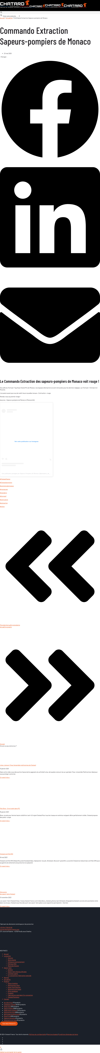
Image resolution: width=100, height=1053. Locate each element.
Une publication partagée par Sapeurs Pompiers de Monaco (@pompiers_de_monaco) (28, 473)
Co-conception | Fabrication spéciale (19, 975)
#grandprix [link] (3, 493)
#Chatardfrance (5, 479)
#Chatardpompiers (6, 482)
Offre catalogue (13, 991)
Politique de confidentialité (37, 1034)
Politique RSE (12, 964)
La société (7, 956)
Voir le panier (17, 1052)
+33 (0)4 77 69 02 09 (6, 927)
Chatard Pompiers (13, 997)
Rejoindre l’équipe (13, 966)
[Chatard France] (43, 7)
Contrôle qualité (13, 974)
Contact (6, 999)
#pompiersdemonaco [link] (7, 486)
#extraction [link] (4, 503)
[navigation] (50, 1049)
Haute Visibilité (13, 983)
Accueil (2, 18)
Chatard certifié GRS (6, 854)
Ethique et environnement (16, 962)
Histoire (10, 958)
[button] (50, 109)
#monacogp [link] (4, 489)
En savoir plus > (5, 777)
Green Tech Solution (14, 987)
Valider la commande (6, 1052)
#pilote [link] (2, 506)
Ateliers (10, 970)
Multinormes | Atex (14, 985)
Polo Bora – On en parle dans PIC (10, 808)
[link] (19, 16)
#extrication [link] (4, 500)
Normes (6, 977)
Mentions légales (52, 1034)
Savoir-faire (8, 968)
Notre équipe (12, 960)
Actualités (9, 18)
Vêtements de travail (14, 989)
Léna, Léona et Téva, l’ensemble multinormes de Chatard (18, 765)
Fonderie (10, 993)
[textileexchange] (18, 947)
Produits (6, 981)
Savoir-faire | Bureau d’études (17, 972)
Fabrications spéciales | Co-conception (20, 995)
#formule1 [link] (3, 496)
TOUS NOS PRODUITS (9, 1023)
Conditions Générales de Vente (68, 1034)
